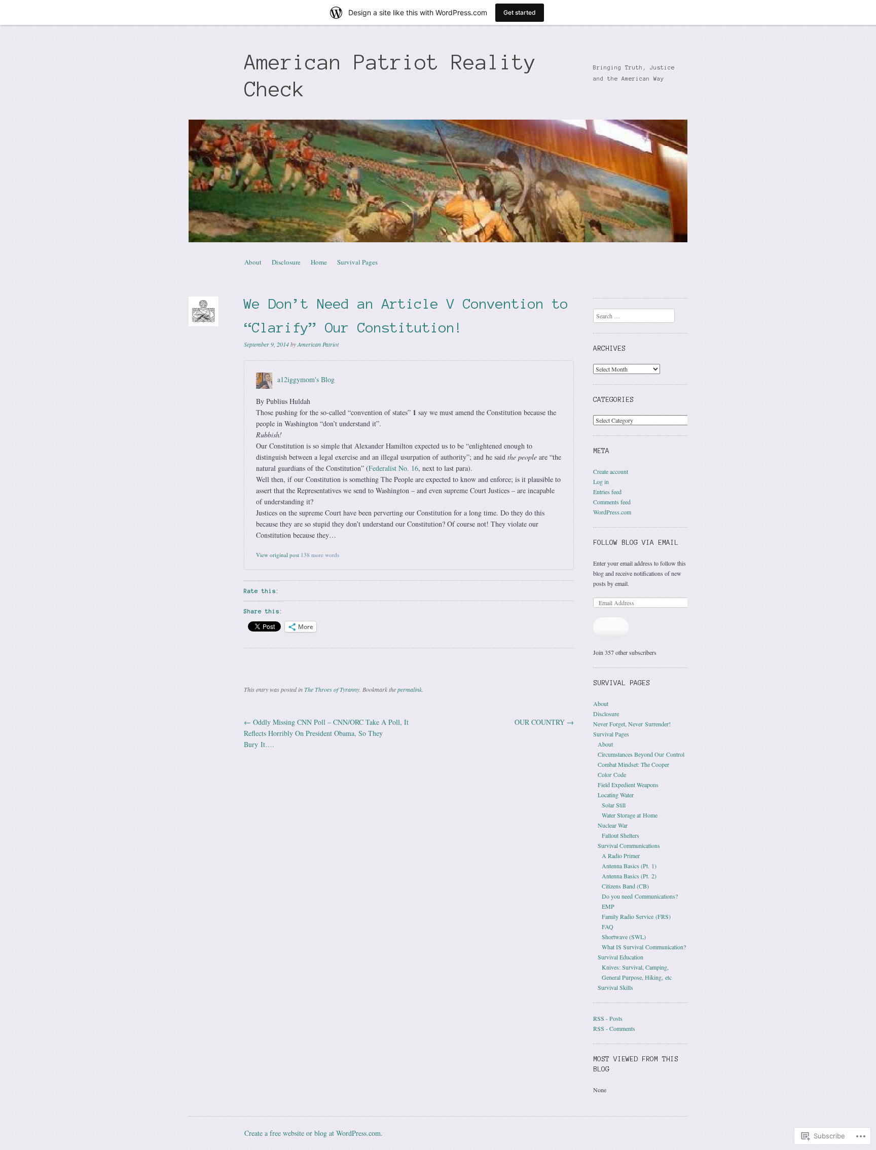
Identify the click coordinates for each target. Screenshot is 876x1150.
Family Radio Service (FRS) (636, 916)
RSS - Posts (608, 1018)
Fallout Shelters (620, 835)
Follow (610, 627)
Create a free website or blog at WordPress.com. (313, 1133)
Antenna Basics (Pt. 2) (629, 876)
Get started (519, 12)
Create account (610, 471)
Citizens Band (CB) (625, 886)
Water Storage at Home (630, 815)
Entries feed (607, 492)
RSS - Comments (614, 1028)
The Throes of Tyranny (331, 689)
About (253, 262)
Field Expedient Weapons (628, 785)
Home (319, 262)
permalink (409, 689)
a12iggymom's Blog (306, 379)
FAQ (607, 926)
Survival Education (620, 957)
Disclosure (286, 262)
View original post (277, 555)
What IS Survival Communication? (644, 947)
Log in (601, 481)
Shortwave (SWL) (624, 937)
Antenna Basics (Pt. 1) (629, 866)
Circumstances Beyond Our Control (641, 754)
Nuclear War (613, 825)
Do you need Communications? (640, 896)
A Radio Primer (621, 855)
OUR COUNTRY (544, 722)
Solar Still (614, 805)
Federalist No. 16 (393, 468)
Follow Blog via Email (635, 542)
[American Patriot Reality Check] (438, 181)
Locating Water (616, 795)
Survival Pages (357, 262)
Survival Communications (629, 845)
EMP (608, 906)
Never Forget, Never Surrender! (632, 724)
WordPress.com (612, 512)
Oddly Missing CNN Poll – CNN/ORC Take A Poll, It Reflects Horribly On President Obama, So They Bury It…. (326, 733)
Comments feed (612, 502)
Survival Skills (615, 987)
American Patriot (318, 344)
